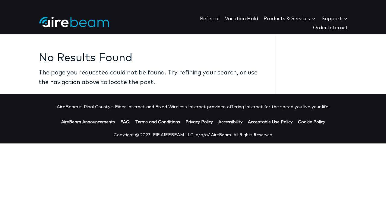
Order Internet (330, 28)
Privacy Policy (199, 122)
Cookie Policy (311, 122)
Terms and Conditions (157, 122)
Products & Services (287, 19)
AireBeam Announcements (88, 122)
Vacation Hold (241, 19)
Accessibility (230, 122)
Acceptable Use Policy (270, 122)
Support (331, 19)
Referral (210, 19)
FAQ (125, 122)
